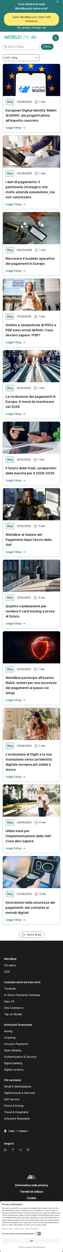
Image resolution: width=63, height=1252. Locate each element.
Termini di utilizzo (31, 1191)
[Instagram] (28, 1150)
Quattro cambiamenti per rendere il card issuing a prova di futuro (30, 611)
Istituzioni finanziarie (17, 1118)
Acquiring (9, 1037)
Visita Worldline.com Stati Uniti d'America (31, 19)
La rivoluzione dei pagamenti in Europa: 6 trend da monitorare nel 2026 (31, 402)
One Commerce (13, 1007)
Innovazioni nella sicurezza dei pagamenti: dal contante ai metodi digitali (30, 907)
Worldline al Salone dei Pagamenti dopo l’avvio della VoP (29, 540)
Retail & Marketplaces (17, 1086)
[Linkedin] (5, 1150)
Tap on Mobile (13, 1014)
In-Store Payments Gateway (22, 995)
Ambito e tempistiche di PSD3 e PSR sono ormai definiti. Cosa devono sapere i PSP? (31, 330)
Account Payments (16, 1044)
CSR (7, 971)
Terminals (10, 988)
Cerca (47, 46)
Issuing (8, 1031)
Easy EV (9, 1001)
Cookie (31, 1198)
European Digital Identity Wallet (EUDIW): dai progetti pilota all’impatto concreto (31, 115)
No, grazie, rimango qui (31, 27)
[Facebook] (13, 1150)
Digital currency (14, 1069)
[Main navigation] (55, 37)
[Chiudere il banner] (59, 3)
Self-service (11, 1099)
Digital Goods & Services (19, 1093)
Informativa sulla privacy (31, 1185)
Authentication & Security (20, 1056)
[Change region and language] (30, 1131)
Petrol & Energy (14, 1105)
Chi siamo (10, 965)
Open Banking (12, 1050)
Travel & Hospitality (16, 1112)
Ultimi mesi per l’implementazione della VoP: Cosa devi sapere (29, 836)
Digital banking (13, 1063)
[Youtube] (20, 1150)
